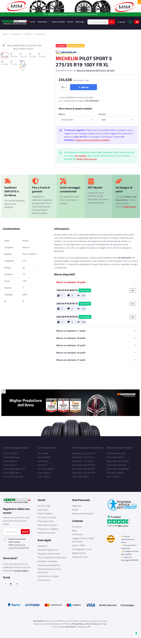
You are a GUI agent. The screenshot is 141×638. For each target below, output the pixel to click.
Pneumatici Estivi (46, 521)
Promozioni (77, 534)
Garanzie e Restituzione (49, 553)
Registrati (76, 505)
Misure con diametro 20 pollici (71, 352)
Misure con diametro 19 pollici (71, 345)
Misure (62, 114)
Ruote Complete (58, 21)
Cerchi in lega (44, 505)
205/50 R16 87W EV (73, 317)
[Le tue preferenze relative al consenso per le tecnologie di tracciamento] (136, 633)
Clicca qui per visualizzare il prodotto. (92, 140)
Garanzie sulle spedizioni (49, 565)
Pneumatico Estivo (76, 45)
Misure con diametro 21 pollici (71, 360)
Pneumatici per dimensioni (87, 447)
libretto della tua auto (86, 159)
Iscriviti (25, 531)
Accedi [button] (122, 21)
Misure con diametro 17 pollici (71, 330)
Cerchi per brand (47, 447)
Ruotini (70, 21)
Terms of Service (92, 623)
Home (5, 34)
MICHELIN (67, 58)
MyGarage (80, 21)
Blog (74, 530)
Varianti (102, 114)
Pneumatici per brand (119, 447)
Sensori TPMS (78, 545)
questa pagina (129, 206)
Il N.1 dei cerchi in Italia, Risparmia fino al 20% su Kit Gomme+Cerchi (70, 14)
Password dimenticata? (83, 513)
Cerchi (32, 21)
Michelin (28, 34)
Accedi (75, 509)
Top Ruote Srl (70, 626)
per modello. (80, 155)
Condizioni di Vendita (47, 561)
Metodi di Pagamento (47, 549)
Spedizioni (42, 546)
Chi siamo (76, 526)
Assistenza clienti (80, 557)
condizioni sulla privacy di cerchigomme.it (19, 546)
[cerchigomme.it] (15, 22)
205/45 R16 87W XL (73, 303)
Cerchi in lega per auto (16, 447)
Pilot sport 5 (41, 34)
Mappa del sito (79, 553)
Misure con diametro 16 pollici (71, 282)
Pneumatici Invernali (47, 525)
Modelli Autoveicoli (46, 532)
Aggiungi (84, 87)
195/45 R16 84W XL (73, 290)
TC (89, 626)
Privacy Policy (44, 580)
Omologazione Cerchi (82, 549)
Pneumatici (43, 21)
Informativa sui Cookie (48, 576)
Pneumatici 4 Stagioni (48, 528)
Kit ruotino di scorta (47, 517)
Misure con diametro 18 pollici (71, 338)
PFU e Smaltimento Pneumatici (52, 557)
